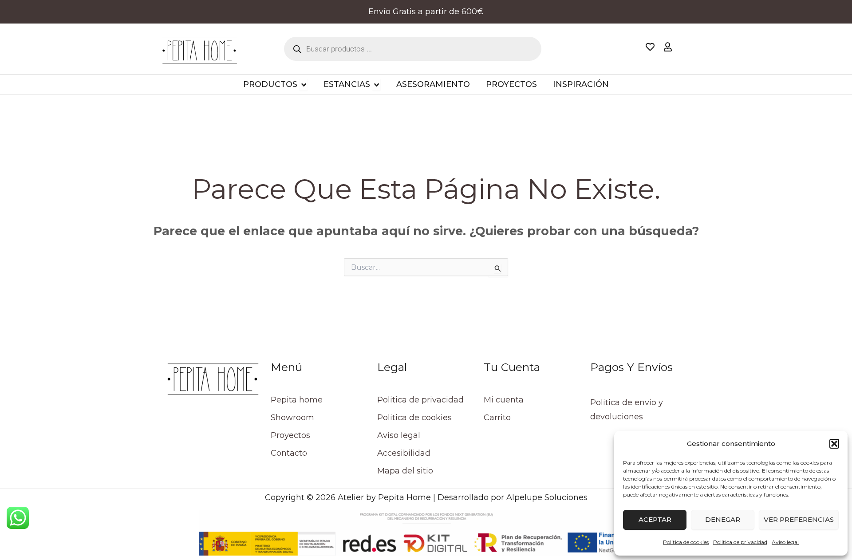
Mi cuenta (504, 400)
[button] (834, 443)
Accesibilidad (403, 453)
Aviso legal (785, 542)
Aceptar (655, 519)
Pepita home (297, 400)
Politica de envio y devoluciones (626, 410)
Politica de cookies (686, 542)
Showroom (292, 417)
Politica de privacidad (740, 542)
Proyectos (290, 435)
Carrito (497, 417)
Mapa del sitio (405, 471)
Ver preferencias (799, 519)
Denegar (722, 519)
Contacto (289, 453)
